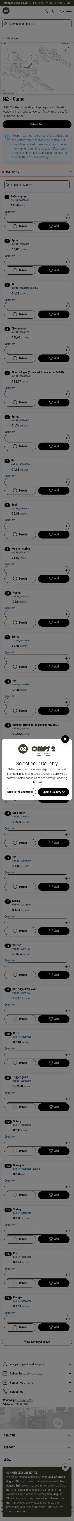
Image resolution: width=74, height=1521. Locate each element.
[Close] (65, 739)
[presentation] (37, 760)
